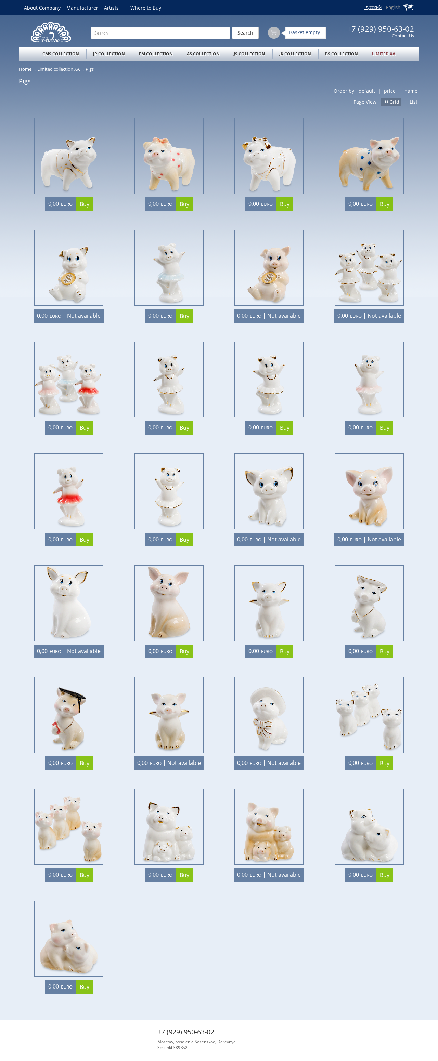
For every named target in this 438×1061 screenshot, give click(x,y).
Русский (373, 7)
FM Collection (156, 53)
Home (25, 69)
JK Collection (295, 53)
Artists (111, 7)
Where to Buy (145, 7)
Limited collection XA (58, 69)
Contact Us (403, 36)
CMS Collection (60, 53)
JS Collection (249, 53)
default (367, 91)
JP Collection (109, 53)
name (410, 91)
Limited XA (383, 53)
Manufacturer (82, 7)
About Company (42, 7)
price (390, 91)
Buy (84, 204)
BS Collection (341, 53)
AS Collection (203, 53)
